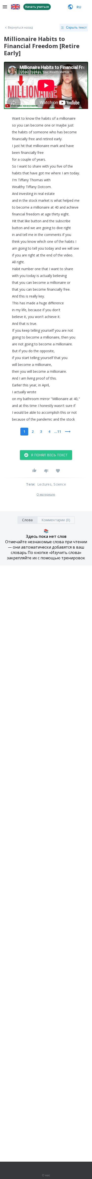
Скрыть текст (76, 27)
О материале (46, 494)
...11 (57, 431)
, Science (59, 484)
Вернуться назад (20, 27)
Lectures (44, 484)
